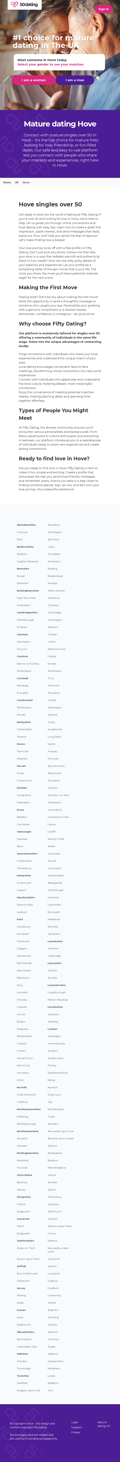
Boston (21, 1021)
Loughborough (57, 992)
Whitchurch (55, 1211)
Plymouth (23, 751)
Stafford (52, 1240)
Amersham (23, 605)
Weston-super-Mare (60, 1226)
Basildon (22, 817)
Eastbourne (24, 1324)
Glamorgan (24, 831)
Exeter (51, 743)
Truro (51, 678)
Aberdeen (54, 524)
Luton (51, 546)
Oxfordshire (24, 1175)
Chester (52, 634)
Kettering (22, 1116)
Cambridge (54, 612)
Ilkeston (21, 736)
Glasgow (22, 948)
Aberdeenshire (26, 524)
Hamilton (53, 948)
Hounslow (23, 1072)
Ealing (51, 1080)
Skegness (22, 1028)
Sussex (21, 1310)
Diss (50, 1102)
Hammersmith (56, 1043)
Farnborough (56, 890)
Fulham (21, 1050)
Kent (20, 919)
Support (76, 1427)
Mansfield (22, 1160)
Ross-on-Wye (25, 904)
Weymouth (54, 773)
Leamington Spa (27, 1346)
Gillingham (54, 933)
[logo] (25, 8)
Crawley (52, 1324)
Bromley (53, 926)
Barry (20, 846)
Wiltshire (22, 1353)
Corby (51, 1116)
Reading (53, 568)
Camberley (54, 1295)
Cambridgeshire (27, 612)
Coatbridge (54, 955)
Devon (21, 743)
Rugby (51, 1346)
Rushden (53, 1123)
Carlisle (52, 656)
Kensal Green (56, 1058)
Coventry (53, 1339)
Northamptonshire (29, 1109)
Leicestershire (57, 985)
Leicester (22, 992)
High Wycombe (26, 597)
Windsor (53, 583)
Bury (19, 985)
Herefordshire (26, 897)
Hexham (22, 1145)
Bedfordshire (25, 546)
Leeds (51, 1375)
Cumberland (24, 700)
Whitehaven (24, 670)
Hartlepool (54, 802)
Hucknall (22, 1167)
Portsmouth (24, 882)
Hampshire (24, 875)
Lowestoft (54, 1273)
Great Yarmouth (26, 1094)
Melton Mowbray (58, 999)
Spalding (53, 1021)
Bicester (53, 1182)
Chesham (53, 605)
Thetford (22, 1102)
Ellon (20, 539)
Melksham (54, 1368)
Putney (52, 1065)
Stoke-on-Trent (26, 1248)
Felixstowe (23, 941)
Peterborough (25, 619)
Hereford (53, 897)
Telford (21, 1204)
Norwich (53, 1087)
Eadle (20, 1302)
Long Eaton (54, 736)
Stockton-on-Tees (58, 795)
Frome (52, 1233)
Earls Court (23, 1065)
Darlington (23, 802)
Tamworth (54, 1258)
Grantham (54, 1014)
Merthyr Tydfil (56, 839)
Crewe (51, 641)
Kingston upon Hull (28, 1390)
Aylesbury (53, 597)
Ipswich (52, 1266)
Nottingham (55, 1153)
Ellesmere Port (56, 649)
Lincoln (21, 1014)
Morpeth (22, 1138)
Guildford (53, 1288)
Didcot (52, 1189)
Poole (20, 773)
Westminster (24, 1036)
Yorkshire (23, 1375)
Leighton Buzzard (27, 561)
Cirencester (54, 868)
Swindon (22, 1361)
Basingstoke (55, 882)
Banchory (53, 539)
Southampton (56, 875)
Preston (52, 970)
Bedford (22, 554)
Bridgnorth (23, 1211)
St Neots (22, 627)
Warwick (53, 1332)
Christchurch (24, 780)
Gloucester (54, 853)
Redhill (52, 1302)
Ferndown (54, 780)
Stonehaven (55, 532)
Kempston (54, 561)
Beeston (53, 1160)
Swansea (22, 839)
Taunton (53, 1218)
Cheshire (22, 634)
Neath (51, 846)
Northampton (56, 1109)
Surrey (21, 1288)
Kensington (54, 1036)
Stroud (52, 860)
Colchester (23, 824)
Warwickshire (25, 1332)
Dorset (21, 765)
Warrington (23, 641)
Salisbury (53, 1353)
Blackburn (23, 977)
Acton (20, 1080)
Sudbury (53, 1280)
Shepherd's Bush (58, 1072)
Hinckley (22, 999)
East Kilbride (24, 963)
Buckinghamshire (28, 590)
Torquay (52, 751)
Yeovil (20, 1226)
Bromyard (54, 912)
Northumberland (27, 1131)
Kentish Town (25, 1058)
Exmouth (53, 758)
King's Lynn (54, 1094)
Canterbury (23, 926)
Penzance (54, 692)
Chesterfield (24, 729)
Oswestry (53, 1204)
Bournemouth (56, 765)
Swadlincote (55, 729)
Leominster (54, 904)
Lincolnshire (55, 1006)
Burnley (52, 977)
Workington (55, 670)
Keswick (52, 714)
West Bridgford (57, 1167)
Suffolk (21, 1266)
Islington (53, 1050)
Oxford (52, 1175)
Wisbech (53, 627)
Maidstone (54, 919)
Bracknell (22, 583)
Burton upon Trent (28, 1258)
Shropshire (24, 1196)
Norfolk (22, 1087)
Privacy (75, 1432)
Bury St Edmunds (27, 1273)
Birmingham (24, 1339)
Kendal (52, 663)
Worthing (53, 1317)
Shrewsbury (55, 1196)
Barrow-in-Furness (28, 663)
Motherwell (24, 955)
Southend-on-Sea (58, 817)
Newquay (22, 685)
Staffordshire (25, 1240)
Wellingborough (26, 1123)
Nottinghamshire (27, 1153)
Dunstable (54, 554)
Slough (21, 576)
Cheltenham (24, 860)
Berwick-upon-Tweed (61, 1138)
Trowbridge (24, 1368)
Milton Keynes (56, 590)
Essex (20, 809)
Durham (22, 787)
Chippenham (55, 1361)
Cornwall (22, 678)
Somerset (23, 1218)
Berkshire (23, 568)
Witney (21, 1189)
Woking (21, 1295)
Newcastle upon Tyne (61, 1131)
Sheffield (22, 1383)
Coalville (22, 1006)
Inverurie (22, 532)
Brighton (53, 1310)
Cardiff (51, 831)
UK (17, 182)
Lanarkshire (55, 941)
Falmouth (53, 685)
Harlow (52, 824)
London (52, 1028)
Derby (51, 722)
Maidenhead (55, 576)
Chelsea (21, 1043)
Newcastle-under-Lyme (58, 1250)
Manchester (24, 970)
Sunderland (24, 795)
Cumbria (22, 656)
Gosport (21, 890)
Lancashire (54, 963)
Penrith (21, 714)
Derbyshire (24, 722)
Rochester (23, 933)
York (50, 1390)
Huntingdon (55, 619)
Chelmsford (55, 809)
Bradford (53, 1383)
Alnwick (52, 1145)
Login (74, 1422)
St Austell (22, 692)
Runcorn (22, 649)
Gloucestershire (27, 853)
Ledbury (22, 912)
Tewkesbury (24, 868)
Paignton (22, 758)
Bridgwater (23, 1233)
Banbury (22, 1182)
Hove (20, 1317)
